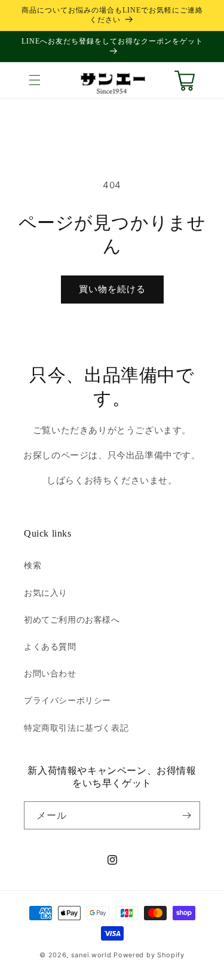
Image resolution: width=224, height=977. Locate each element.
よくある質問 (50, 646)
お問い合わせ (50, 673)
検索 (32, 565)
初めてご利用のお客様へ (72, 619)
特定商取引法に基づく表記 (76, 727)
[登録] (186, 815)
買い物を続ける (112, 289)
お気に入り (45, 592)
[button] (35, 80)
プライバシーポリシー (67, 700)
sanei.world (91, 955)
